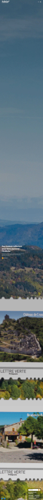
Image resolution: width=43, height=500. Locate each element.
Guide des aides (37, 495)
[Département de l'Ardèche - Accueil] (5, 2)
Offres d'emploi (31, 495)
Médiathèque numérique (32, 498)
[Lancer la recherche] (38, 490)
